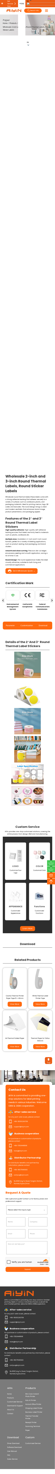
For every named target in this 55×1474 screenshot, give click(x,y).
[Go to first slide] (51, 600)
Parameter (10, 626)
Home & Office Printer (33, 1404)
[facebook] (2, 3)
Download (43, 626)
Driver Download (13, 1443)
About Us (10, 1410)
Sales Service (12, 1459)
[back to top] (48, 1060)
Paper (6, 20)
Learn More (28, 929)
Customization (27, 626)
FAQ (8, 1455)
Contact (10, 1413)
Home (5, 23)
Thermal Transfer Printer (31, 1417)
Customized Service (14, 1402)
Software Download (14, 1447)
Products (10, 1398)
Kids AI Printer (30, 1400)
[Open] (46, 11)
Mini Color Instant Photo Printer (32, 1395)
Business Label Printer (33, 1412)
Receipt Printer (31, 1422)
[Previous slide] (3, 600)
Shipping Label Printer (33, 1408)
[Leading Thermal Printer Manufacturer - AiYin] (14, 10)
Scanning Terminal (32, 1426)
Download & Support (15, 1406)
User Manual (12, 1451)
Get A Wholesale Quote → (24, 571)
